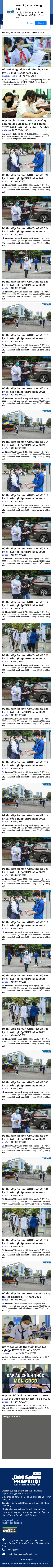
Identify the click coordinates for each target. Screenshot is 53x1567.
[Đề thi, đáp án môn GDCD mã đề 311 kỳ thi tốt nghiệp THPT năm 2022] (26, 798)
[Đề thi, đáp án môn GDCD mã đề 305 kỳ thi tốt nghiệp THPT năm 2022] (26, 1065)
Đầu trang (26, 1559)
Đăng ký (41, 23)
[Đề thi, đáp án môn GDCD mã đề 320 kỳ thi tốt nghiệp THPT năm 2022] (26, 157)
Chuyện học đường (9, 76)
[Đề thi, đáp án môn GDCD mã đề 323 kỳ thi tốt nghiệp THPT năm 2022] (26, 264)
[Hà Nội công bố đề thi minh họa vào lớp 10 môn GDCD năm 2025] (26, 52)
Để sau (30, 23)
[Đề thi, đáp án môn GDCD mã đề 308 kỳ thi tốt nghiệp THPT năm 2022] (26, 958)
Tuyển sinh (6, 130)
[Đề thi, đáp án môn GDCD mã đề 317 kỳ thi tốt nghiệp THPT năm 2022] (26, 584)
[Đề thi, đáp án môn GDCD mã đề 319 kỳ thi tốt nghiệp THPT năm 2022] (26, 371)
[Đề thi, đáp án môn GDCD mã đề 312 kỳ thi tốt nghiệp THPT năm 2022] (26, 744)
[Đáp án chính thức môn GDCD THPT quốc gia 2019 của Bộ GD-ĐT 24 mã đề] (26, 1378)
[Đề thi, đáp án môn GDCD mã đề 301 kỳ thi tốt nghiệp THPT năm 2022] (26, 1171)
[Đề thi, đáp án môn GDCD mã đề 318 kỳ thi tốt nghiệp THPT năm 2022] (26, 531)
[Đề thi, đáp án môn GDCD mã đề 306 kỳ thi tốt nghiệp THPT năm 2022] (26, 1011)
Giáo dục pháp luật (10, 1353)
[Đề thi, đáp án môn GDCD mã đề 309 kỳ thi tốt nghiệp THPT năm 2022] (26, 851)
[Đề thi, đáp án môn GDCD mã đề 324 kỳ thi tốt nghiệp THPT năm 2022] (26, 211)
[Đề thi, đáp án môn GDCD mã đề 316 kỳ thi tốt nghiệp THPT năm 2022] (26, 477)
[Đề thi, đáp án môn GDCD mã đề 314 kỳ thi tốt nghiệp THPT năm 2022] (26, 424)
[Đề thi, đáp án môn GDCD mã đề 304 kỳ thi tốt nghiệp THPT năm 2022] (26, 1118)
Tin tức (5, 181)
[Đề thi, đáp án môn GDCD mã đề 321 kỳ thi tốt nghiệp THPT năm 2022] (26, 691)
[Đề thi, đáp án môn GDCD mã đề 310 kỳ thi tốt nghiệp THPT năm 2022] (26, 904)
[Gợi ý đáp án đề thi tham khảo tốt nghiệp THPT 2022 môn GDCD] (26, 1329)
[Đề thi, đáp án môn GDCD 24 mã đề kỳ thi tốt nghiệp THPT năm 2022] (26, 1276)
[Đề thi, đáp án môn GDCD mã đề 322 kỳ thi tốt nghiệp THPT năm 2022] (26, 638)
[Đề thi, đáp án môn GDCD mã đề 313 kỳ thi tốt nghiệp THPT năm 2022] (26, 317)
